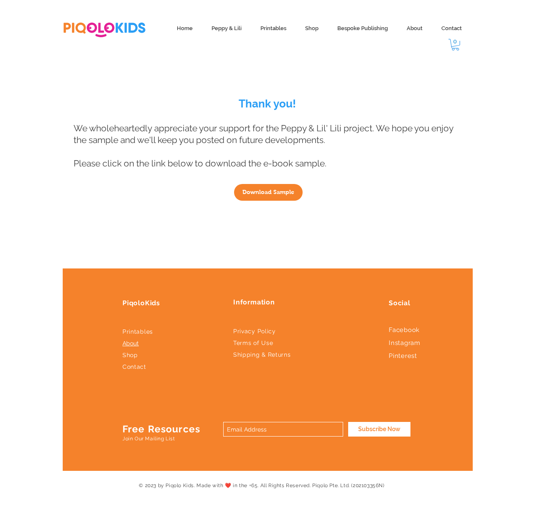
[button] (455, 45)
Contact (134, 366)
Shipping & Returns (262, 354)
